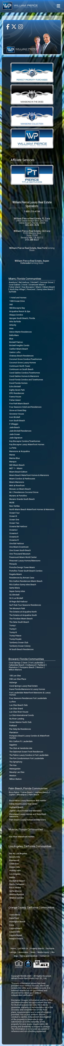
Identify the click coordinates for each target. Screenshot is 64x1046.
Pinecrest (31, 289)
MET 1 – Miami (15, 468)
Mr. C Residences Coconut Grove (23, 492)
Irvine (11, 925)
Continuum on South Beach (21, 369)
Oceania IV (14, 540)
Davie (25, 662)
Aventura (13, 282)
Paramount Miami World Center (23, 557)
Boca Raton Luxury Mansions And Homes (27, 800)
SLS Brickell (14, 595)
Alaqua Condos (16, 315)
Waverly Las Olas (16, 772)
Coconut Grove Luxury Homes (22, 362)
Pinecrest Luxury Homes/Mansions (24, 560)
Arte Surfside (15, 321)
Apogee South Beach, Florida (22, 318)
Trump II (12, 629)
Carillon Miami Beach (18, 349)
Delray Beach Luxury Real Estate (23, 804)
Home (13, 948)
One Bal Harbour (16, 543)
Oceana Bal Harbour (18, 526)
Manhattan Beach (17, 881)
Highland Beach (42, 792)
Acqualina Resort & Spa (19, 311)
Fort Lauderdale (36, 662)
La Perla (12, 448)
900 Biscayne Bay (17, 308)
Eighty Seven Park (17, 390)
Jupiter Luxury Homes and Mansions (25, 811)
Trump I (12, 625)
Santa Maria (14, 588)
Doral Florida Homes (18, 383)
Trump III (13, 632)
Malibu (12, 877)
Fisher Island (14, 287)
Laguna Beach (15, 928)
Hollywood (31, 665)
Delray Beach (27, 792)
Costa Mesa (14, 915)
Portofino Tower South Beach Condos (25, 571)
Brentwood (14, 860)
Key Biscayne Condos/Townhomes (24, 441)
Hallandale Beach (16, 665)
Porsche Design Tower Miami (22, 567)
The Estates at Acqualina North (23, 612)
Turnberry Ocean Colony (19, 646)
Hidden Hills (14, 867)
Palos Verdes (15, 887)
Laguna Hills (14, 932)
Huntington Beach (17, 921)
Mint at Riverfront (17, 485)
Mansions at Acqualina (19, 451)
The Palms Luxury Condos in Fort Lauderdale (28, 755)
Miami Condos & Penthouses (22, 478)
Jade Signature (15, 438)
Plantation (13, 667)
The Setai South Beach (19, 622)
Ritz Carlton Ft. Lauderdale (20, 741)
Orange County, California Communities (31, 907)
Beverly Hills (14, 857)
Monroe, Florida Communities (26, 829)
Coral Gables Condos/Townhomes (24, 373)
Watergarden (15, 769)
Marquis (12, 461)
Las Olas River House (18, 712)
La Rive (12, 702)
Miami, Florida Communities (25, 278)
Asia (11, 328)
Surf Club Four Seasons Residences (25, 605)
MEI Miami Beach (17, 465)
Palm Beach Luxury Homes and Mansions (27, 820)
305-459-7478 (32, 225)
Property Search (37, 948)
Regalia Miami (15, 574)
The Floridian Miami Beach (21, 618)
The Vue (12, 765)
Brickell (34, 282)
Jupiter (12, 794)
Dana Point (14, 918)
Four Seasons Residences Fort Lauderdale (28, 698)
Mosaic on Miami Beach (20, 489)
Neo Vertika (14, 506)
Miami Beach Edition (18, 472)
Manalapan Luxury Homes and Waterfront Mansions (27, 815)
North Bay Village (17, 289)
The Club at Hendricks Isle (20, 748)
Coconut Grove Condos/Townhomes (25, 359)
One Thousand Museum (19, 554)
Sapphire (13, 745)
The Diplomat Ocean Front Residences (26, 751)
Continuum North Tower (19, 366)
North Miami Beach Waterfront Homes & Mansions (31, 509)
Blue (11, 339)
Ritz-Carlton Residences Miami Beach (25, 581)
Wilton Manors (15, 669)
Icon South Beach (17, 420)
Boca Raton (14, 792)
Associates (23, 952)
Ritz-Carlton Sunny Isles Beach (22, 584)
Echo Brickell (15, 386)
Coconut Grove (46, 282)
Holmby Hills (15, 870)
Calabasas (14, 863)
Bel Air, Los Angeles (18, 853)
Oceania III (13, 537)
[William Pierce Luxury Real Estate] (32, 138)
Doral (24, 284)
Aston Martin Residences (20, 332)
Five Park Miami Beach (19, 403)
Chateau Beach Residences (21, 356)
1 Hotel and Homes (17, 297)
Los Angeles (15, 874)
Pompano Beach (27, 667)
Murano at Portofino (18, 495)
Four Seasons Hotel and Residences (25, 407)
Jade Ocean (14, 434)
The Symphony (15, 762)
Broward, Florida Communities (26, 659)
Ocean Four (14, 513)
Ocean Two (14, 523)
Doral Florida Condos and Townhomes (26, 379)
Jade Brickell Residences (20, 431)
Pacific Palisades (16, 884)
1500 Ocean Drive (17, 301)
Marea (12, 455)
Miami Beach (49, 287)
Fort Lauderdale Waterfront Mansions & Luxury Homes (29, 693)
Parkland (41, 665)
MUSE (11, 502)
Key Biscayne (28, 287)
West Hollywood (16, 894)
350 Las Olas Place (17, 679)
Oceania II (13, 533)
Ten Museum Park (17, 608)
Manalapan (22, 794)
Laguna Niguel (15, 935)
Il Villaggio (13, 424)
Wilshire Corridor (16, 898)
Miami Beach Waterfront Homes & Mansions (29, 475)
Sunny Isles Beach (45, 289)
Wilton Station (15, 779)
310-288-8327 (32, 240)
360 (11, 304)
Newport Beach (16, 938)
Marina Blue (14, 458)
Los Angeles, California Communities (30, 846)
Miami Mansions (16, 482)
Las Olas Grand (16, 708)
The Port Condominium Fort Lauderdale (26, 758)
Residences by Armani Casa (21, 577)
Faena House (15, 396)
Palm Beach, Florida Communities (28, 788)
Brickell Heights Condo (19, 345)
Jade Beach (14, 427)
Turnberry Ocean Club (18, 642)
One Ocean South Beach (20, 550)
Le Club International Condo (21, 715)
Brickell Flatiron (16, 342)
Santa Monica (15, 891)
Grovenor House (16, 414)
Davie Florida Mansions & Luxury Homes (27, 689)
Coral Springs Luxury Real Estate (23, 686)
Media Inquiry (43, 952)
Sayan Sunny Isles (17, 591)
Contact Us (44, 956)
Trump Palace (15, 635)
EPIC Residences (16, 393)
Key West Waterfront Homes (21, 836)
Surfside (12, 292)
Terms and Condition (29, 956)
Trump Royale (15, 639)
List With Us (23, 948)
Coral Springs (15, 662)
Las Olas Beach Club (18, 705)
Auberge (13, 682)
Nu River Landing (16, 719)
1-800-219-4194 (32, 211)
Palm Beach (34, 794)
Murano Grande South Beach (22, 499)
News (33, 952)
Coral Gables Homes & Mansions (24, 376)
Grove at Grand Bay (17, 410)
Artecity (12, 325)
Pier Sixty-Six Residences (20, 729)
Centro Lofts (15, 352)
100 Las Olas (15, 675)
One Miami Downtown (19, 547)
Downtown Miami (36, 284)
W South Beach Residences (21, 649)
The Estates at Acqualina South (23, 615)
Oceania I (13, 530)
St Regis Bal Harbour (18, 601)
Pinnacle (13, 564)
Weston (39, 667)
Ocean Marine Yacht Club (20, 722)
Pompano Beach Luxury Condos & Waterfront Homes (29, 737)
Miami (38, 287)
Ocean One (14, 519)
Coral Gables (14, 284)
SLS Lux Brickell (16, 598)
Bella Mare (14, 335)
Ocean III (13, 516)
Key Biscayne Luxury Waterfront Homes (26, 444)
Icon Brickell (14, 417)
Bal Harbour (24, 282)
